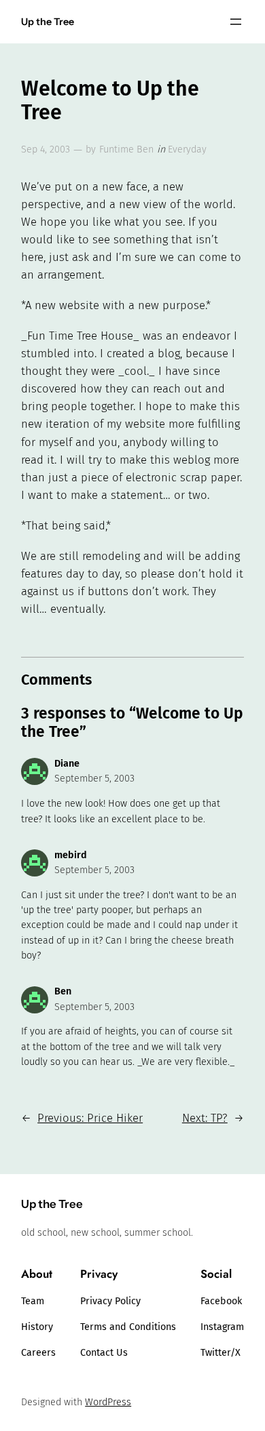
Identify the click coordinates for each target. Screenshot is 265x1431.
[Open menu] (236, 22)
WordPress (108, 1402)
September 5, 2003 (94, 778)
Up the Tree (47, 22)
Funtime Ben (126, 149)
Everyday (187, 149)
